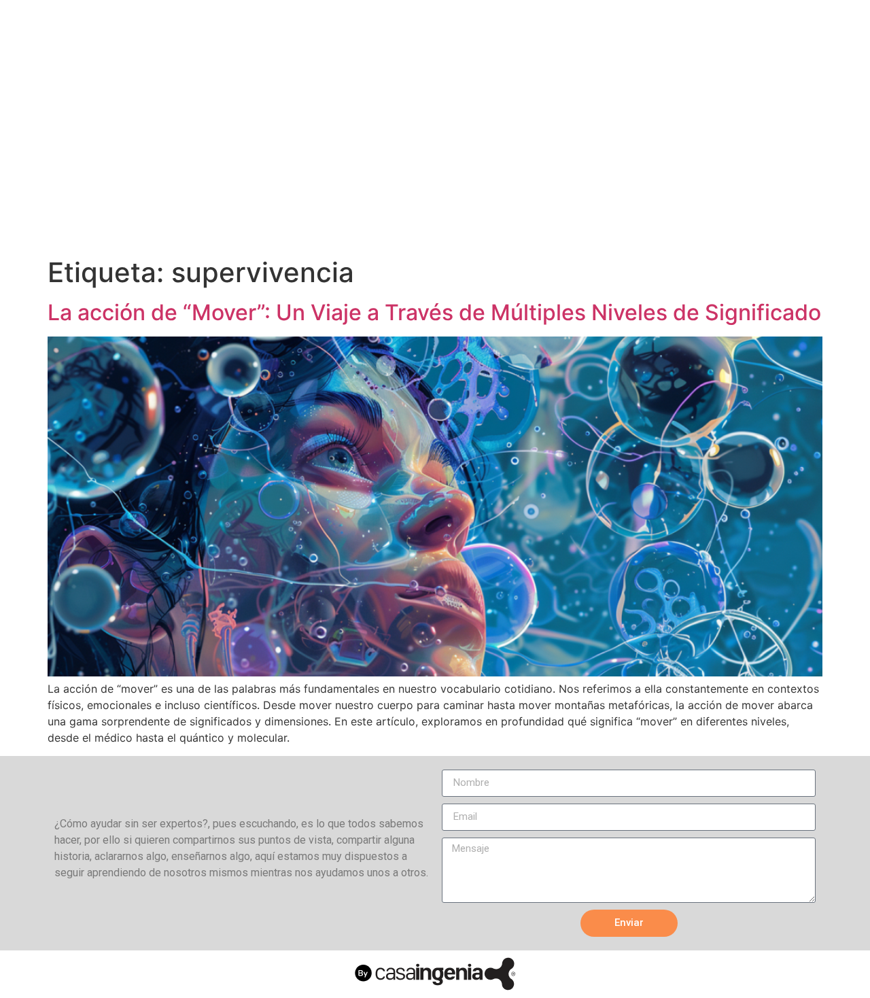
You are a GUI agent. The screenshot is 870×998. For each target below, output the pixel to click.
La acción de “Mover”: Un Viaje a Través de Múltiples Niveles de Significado (434, 312)
